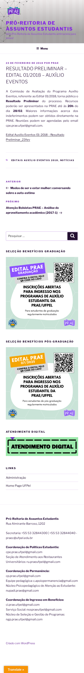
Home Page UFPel (18, 485)
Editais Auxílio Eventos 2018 (34, 160)
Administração (16, 477)
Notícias (67, 160)
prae (55, 63)
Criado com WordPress (20, 643)
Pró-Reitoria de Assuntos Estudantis (39, 26)
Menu (44, 48)
